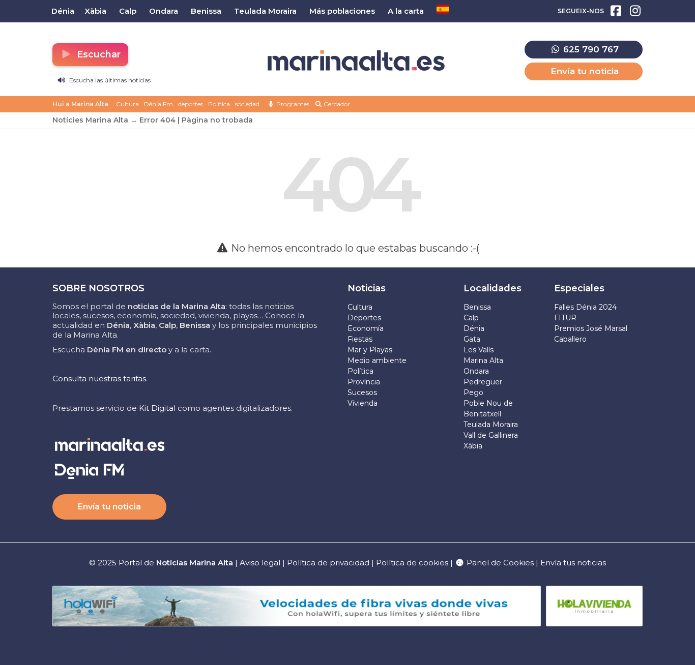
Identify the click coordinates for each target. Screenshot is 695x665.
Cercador (336, 104)
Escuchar (97, 54)
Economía (365, 328)
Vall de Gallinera (491, 435)
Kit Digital (157, 408)
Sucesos (362, 392)
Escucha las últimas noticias (109, 80)
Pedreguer (483, 381)
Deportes (364, 317)
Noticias (366, 288)
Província (363, 381)
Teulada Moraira (491, 424)
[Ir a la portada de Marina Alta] (356, 61)
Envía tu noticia (585, 71)
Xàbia (473, 445)
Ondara (476, 371)
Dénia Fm (158, 104)
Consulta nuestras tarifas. (100, 378)
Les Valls (479, 349)
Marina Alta (483, 360)
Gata (472, 339)
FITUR (565, 317)
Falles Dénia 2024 (585, 307)
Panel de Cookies (499, 562)
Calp (471, 317)
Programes (292, 104)
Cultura (127, 104)
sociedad (247, 104)
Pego (473, 392)
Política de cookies (412, 562)
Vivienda (362, 403)
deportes (190, 104)
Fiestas (359, 339)
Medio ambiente (377, 360)
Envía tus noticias (573, 562)
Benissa (477, 307)
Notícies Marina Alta (90, 120)
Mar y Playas (369, 349)
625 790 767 (590, 49)
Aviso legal (260, 562)
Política (219, 104)
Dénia (474, 328)
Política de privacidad (329, 562)
